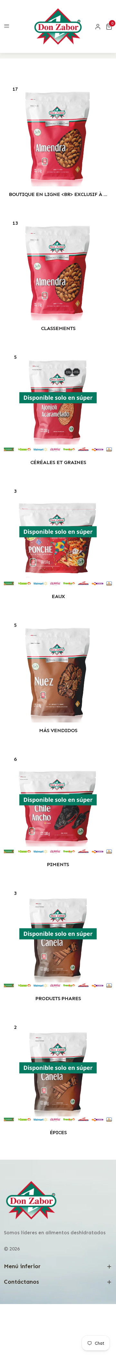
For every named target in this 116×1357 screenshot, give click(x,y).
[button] (109, 26)
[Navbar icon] (7, 26)
